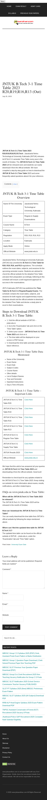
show (15, 184)
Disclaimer (6, 748)
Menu (2, 1)
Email (5, 604)
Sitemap (5, 743)
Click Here (28, 400)
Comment (6, 569)
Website (5, 615)
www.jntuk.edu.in (31, 458)
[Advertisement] (23, 57)
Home (4, 734)
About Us (5, 738)
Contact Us (6, 757)
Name (5, 593)
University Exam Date (18, 544)
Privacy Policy (7, 752)
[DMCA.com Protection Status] (9, 765)
